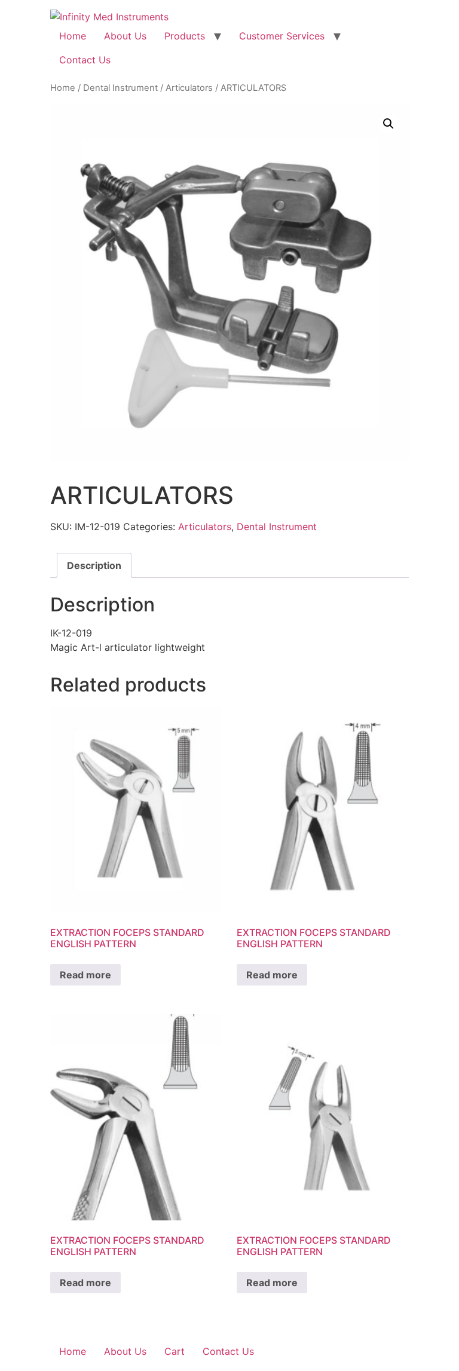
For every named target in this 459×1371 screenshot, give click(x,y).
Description (94, 565)
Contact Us (85, 60)
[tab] (94, 565)
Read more (85, 975)
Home (72, 36)
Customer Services (282, 36)
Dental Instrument (120, 87)
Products (184, 36)
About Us (125, 36)
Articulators (189, 87)
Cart (174, 1351)
